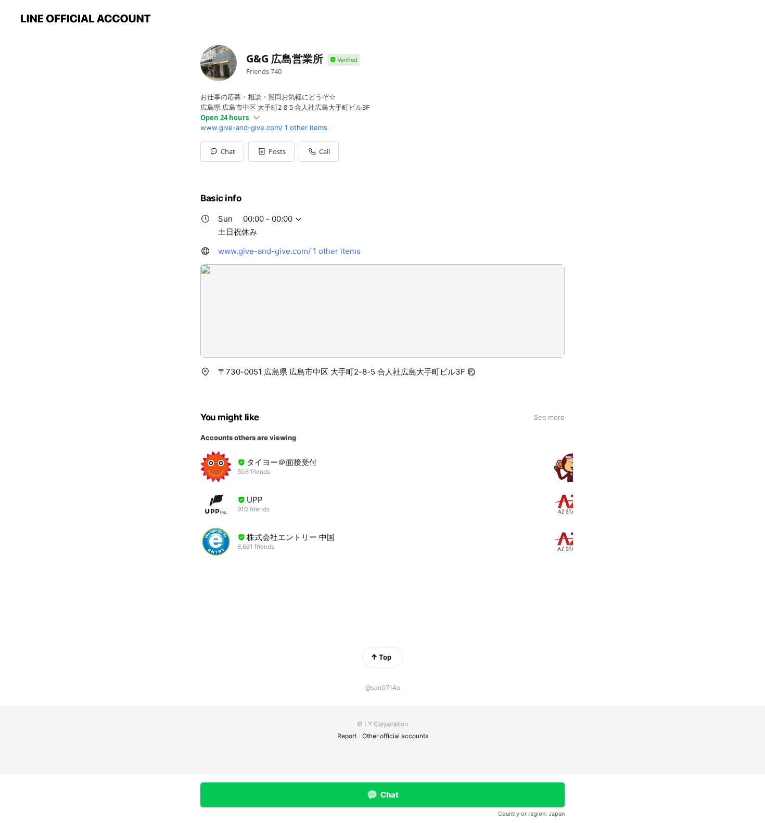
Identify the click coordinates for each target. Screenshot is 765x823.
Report (346, 736)
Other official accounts (395, 736)
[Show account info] (343, 60)
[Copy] (471, 372)
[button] (271, 151)
